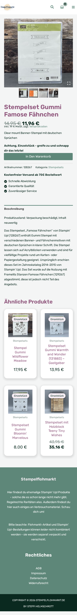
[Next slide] (56, 93)
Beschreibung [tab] (14, 209)
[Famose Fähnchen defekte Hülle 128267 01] (38, 53)
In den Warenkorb (38, 156)
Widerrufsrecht (38, 583)
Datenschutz (38, 578)
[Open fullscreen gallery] (68, 83)
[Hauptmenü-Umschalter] (73, 7)
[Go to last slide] (21, 93)
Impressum (38, 573)
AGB (38, 568)
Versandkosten (38, 126)
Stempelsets (55, 167)
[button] (52, 7)
